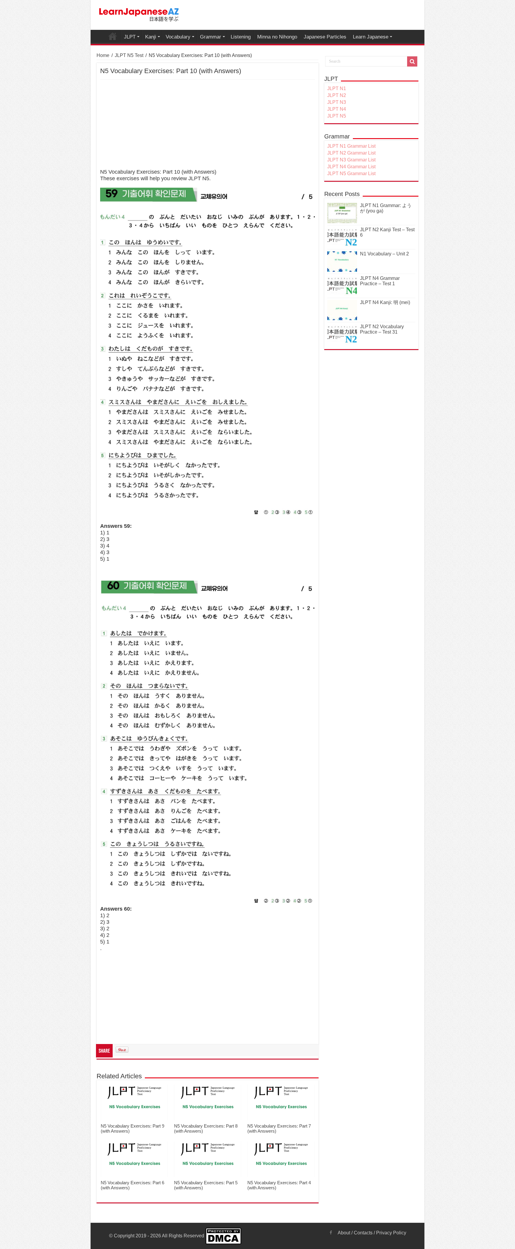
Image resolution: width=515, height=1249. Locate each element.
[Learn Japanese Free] (139, 14)
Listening (241, 37)
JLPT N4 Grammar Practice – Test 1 (380, 281)
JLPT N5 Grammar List (351, 173)
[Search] (412, 61)
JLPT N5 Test (129, 55)
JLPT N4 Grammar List (351, 166)
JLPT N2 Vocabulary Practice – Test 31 (382, 329)
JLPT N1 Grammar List (351, 146)
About (344, 1232)
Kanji (150, 37)
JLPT (130, 37)
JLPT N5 (336, 115)
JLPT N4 (336, 109)
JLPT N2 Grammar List (351, 152)
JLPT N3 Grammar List (351, 159)
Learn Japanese (370, 37)
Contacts (363, 1232)
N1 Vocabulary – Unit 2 (384, 253)
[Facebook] (331, 1232)
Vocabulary (178, 37)
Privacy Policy (391, 1232)
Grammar (210, 37)
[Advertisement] (207, 124)
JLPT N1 (336, 88)
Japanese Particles (325, 37)
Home (103, 55)
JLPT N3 (336, 102)
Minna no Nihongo (277, 37)
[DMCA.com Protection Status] (223, 1235)
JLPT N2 (336, 95)
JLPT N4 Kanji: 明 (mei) (385, 302)
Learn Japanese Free (112, 36)
